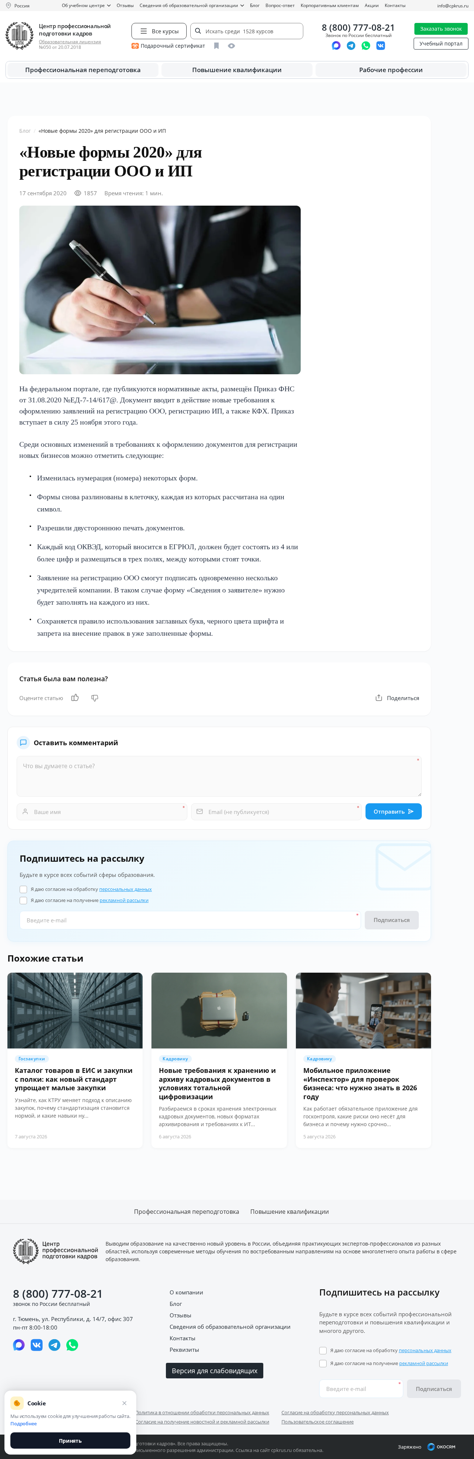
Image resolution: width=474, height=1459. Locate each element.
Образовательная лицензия (70, 41)
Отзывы (125, 5)
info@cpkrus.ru (452, 6)
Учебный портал (441, 43)
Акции (372, 5)
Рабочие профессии (391, 69)
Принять (70, 1440)
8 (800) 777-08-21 (358, 27)
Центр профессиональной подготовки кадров (75, 29)
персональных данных (125, 889)
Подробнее (23, 1423)
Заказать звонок (441, 28)
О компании (186, 1292)
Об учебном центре (83, 5)
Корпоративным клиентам (330, 5)
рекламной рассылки (124, 900)
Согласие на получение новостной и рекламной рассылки (202, 1421)
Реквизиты (184, 1349)
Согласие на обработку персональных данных (335, 1412)
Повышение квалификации (237, 69)
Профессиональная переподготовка (83, 69)
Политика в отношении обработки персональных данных (202, 1412)
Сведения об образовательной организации (189, 5)
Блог (255, 5)
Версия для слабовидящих (214, 1370)
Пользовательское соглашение (317, 1421)
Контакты (395, 5)
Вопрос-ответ (280, 5)
